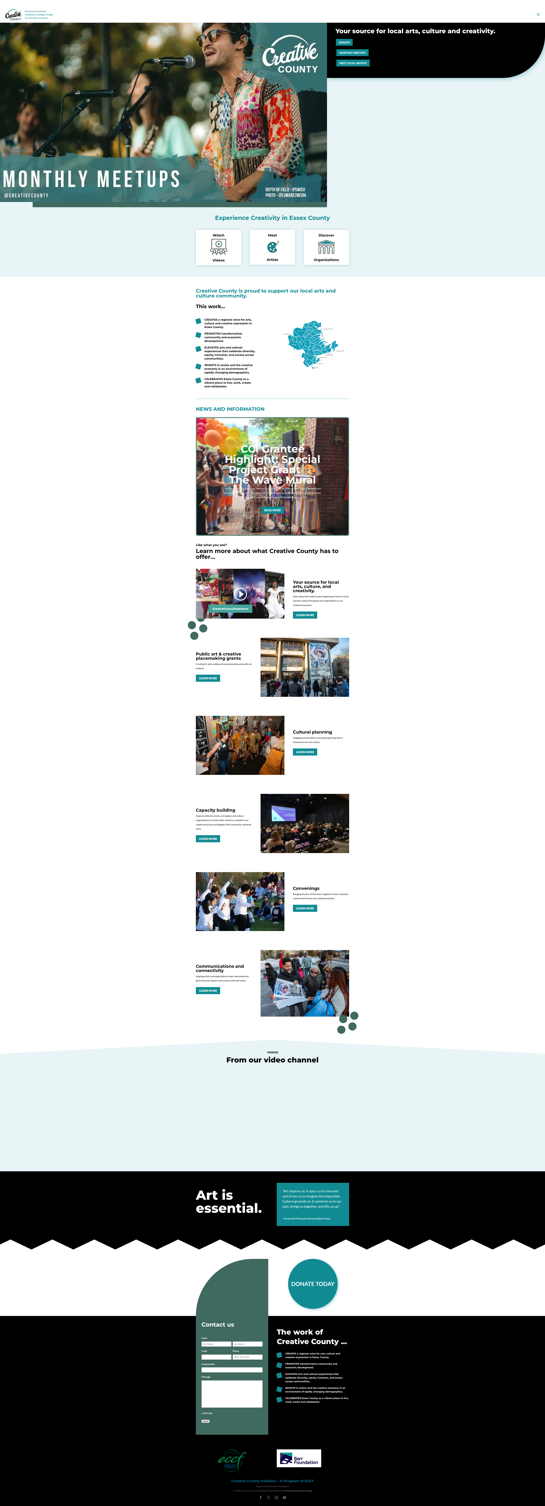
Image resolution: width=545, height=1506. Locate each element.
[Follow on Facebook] (260, 1497)
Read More (272, 510)
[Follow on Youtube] (284, 1497)
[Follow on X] (268, 1497)
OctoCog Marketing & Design (297, 1490)
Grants (344, 42)
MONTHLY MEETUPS (352, 52)
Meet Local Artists (353, 63)
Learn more (305, 615)
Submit (205, 1421)
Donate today (313, 1283)
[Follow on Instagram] (276, 1497)
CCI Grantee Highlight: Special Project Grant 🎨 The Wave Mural (272, 464)
